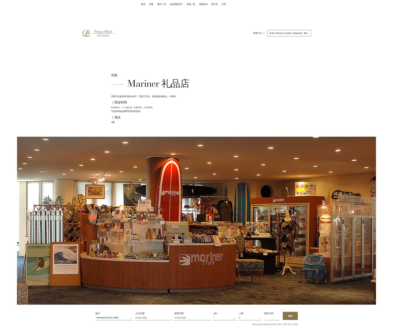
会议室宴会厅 (176, 4)
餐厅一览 (161, 4)
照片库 (214, 4)
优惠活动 (203, 4)
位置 (224, 4)
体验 (151, 4)
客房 (143, 4)
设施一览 (191, 4)
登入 (306, 33)
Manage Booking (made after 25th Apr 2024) (275, 324)
